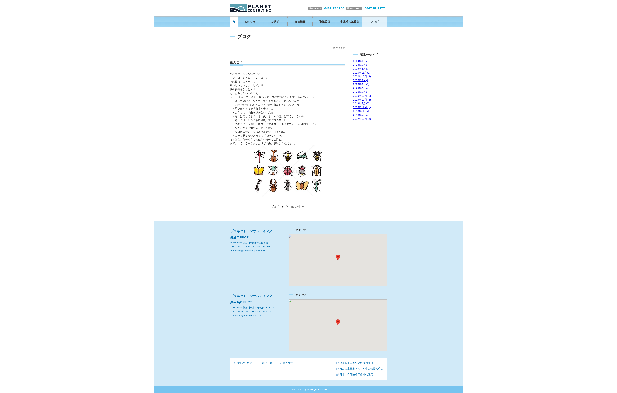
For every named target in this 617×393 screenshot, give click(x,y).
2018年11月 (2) (361, 111)
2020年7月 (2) (361, 88)
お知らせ (250, 21)
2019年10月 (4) (362, 99)
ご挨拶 (275, 21)
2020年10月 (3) (362, 76)
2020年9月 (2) (361, 80)
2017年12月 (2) (362, 119)
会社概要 (300, 21)
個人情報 (288, 363)
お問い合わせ (244, 363)
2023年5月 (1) (361, 65)
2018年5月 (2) (361, 115)
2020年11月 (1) (361, 72)
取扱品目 (324, 21)
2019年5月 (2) (361, 103)
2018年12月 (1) (362, 107)
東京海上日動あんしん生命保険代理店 (361, 368)
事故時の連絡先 (349, 21)
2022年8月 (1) (361, 68)
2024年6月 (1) (361, 61)
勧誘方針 (267, 363)
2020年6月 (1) (361, 92)
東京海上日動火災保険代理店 (356, 363)
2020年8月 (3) (361, 84)
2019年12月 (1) (362, 95)
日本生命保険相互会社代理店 (356, 374)
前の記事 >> (297, 206)
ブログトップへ (280, 206)
